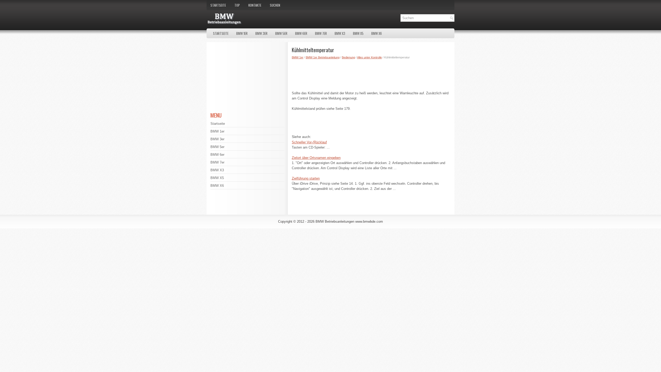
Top (237, 5)
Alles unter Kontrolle (369, 57)
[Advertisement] (371, 74)
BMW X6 (376, 33)
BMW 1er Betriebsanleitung (323, 57)
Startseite (218, 5)
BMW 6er (301, 33)
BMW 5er (281, 33)
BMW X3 (340, 33)
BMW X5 (358, 33)
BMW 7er (321, 33)
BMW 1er (242, 33)
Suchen (275, 5)
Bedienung (348, 57)
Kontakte (254, 5)
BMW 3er (261, 33)
